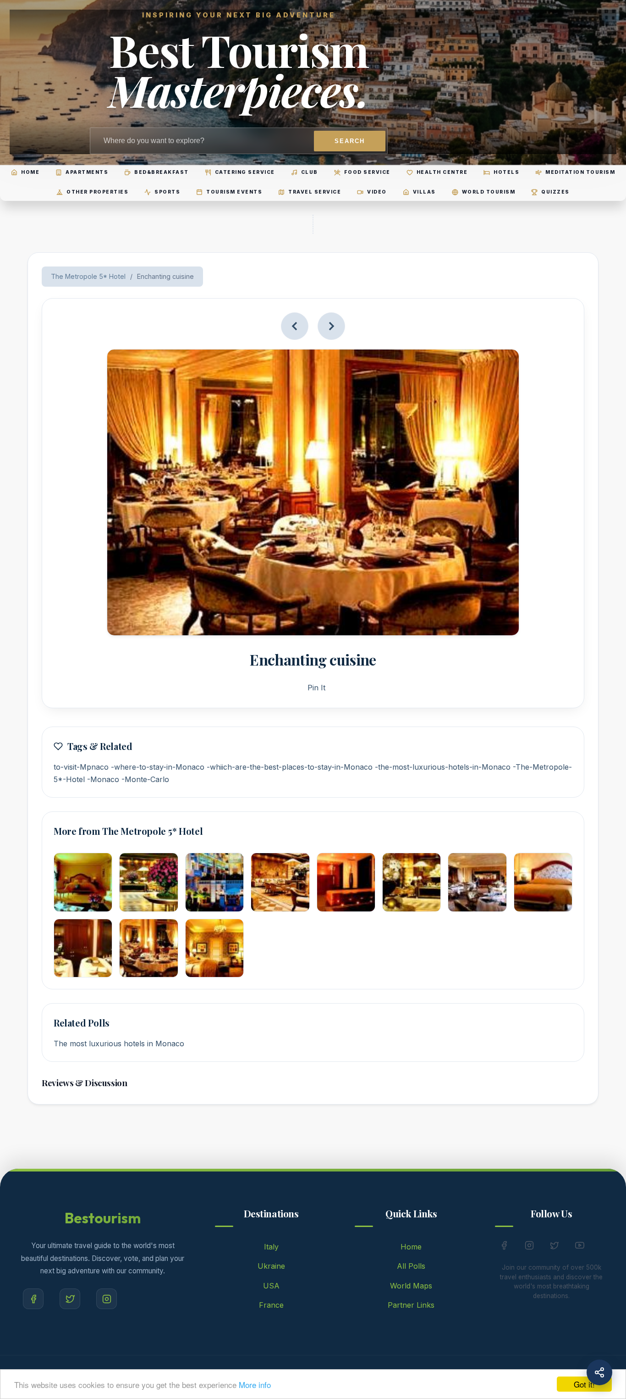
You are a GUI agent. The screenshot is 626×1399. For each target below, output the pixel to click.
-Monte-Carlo (145, 779)
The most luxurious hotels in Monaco (119, 1043)
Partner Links (411, 1305)
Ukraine (271, 1266)
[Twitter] (70, 1298)
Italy (271, 1246)
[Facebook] (33, 1298)
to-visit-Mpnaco (81, 767)
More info (255, 1384)
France (271, 1305)
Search (350, 141)
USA (271, 1285)
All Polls (411, 1266)
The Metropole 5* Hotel (88, 276)
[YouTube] (579, 1247)
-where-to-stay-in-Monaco (157, 767)
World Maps (411, 1285)
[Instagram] (106, 1298)
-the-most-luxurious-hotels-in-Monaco (443, 767)
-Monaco (103, 779)
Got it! (584, 1384)
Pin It (316, 687)
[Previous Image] (294, 326)
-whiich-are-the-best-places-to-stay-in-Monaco (290, 767)
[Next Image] (331, 326)
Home (411, 1246)
